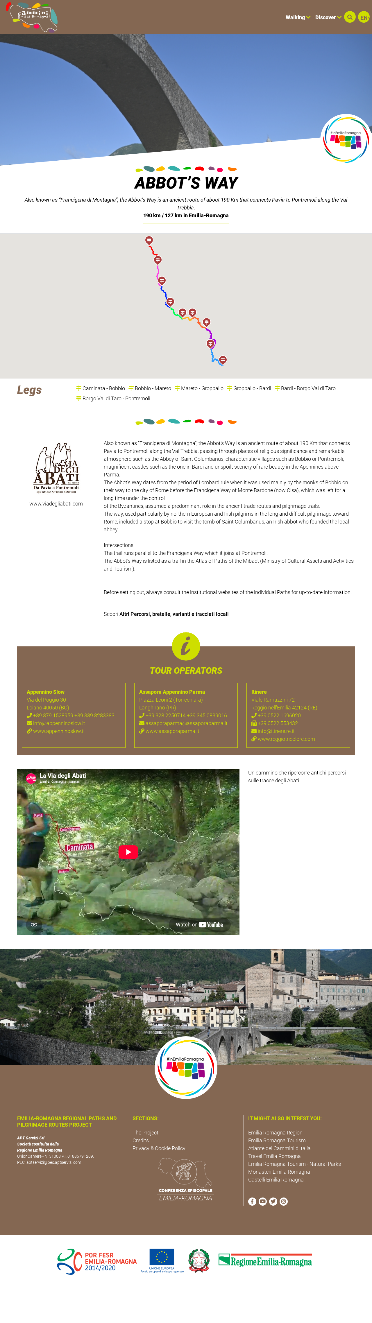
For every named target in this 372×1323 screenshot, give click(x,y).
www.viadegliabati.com (56, 504)
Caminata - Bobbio (103, 388)
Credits (141, 1140)
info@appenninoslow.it (58, 723)
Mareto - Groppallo (201, 388)
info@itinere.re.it (276, 731)
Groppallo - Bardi (251, 388)
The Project (145, 1133)
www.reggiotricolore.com (286, 739)
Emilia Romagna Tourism (277, 1140)
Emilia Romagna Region (275, 1133)
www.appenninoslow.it (58, 731)
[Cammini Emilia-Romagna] (29, 17)
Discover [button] (326, 17)
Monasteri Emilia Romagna (279, 1172)
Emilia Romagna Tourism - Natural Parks (294, 1164)
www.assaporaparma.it (171, 731)
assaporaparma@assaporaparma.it (186, 723)
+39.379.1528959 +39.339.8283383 (73, 715)
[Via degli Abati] (56, 468)
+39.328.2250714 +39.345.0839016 (185, 715)
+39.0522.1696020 (279, 715)
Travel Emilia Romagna (274, 1156)
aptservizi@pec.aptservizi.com (53, 1162)
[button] (350, 17)
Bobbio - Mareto (152, 388)
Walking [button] (296, 17)
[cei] (186, 1179)
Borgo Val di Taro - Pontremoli (115, 398)
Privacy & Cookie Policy (159, 1148)
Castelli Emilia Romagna (276, 1180)
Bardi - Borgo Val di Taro (308, 388)
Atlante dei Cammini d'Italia (279, 1148)
